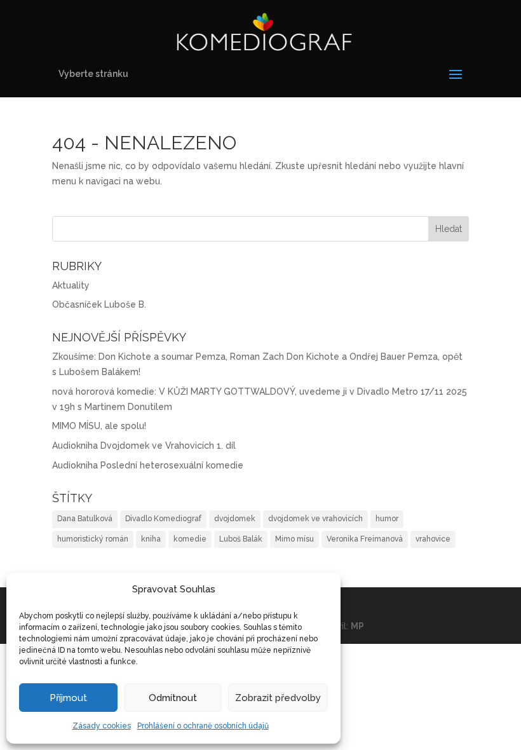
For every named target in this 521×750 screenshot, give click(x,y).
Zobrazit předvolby (278, 698)
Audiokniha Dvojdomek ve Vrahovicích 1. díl (144, 445)
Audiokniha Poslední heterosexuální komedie (147, 465)
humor (387, 518)
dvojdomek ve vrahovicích (315, 518)
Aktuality (71, 285)
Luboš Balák (240, 539)
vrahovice (433, 539)
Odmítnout (173, 698)
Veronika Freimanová (365, 539)
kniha (151, 539)
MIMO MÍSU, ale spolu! (99, 426)
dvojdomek (234, 518)
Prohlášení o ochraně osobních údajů (203, 725)
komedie (189, 539)
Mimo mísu (294, 539)
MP (357, 626)
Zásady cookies (101, 725)
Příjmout (68, 698)
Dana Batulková (84, 518)
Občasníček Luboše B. (99, 304)
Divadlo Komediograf (163, 518)
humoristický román (92, 539)
